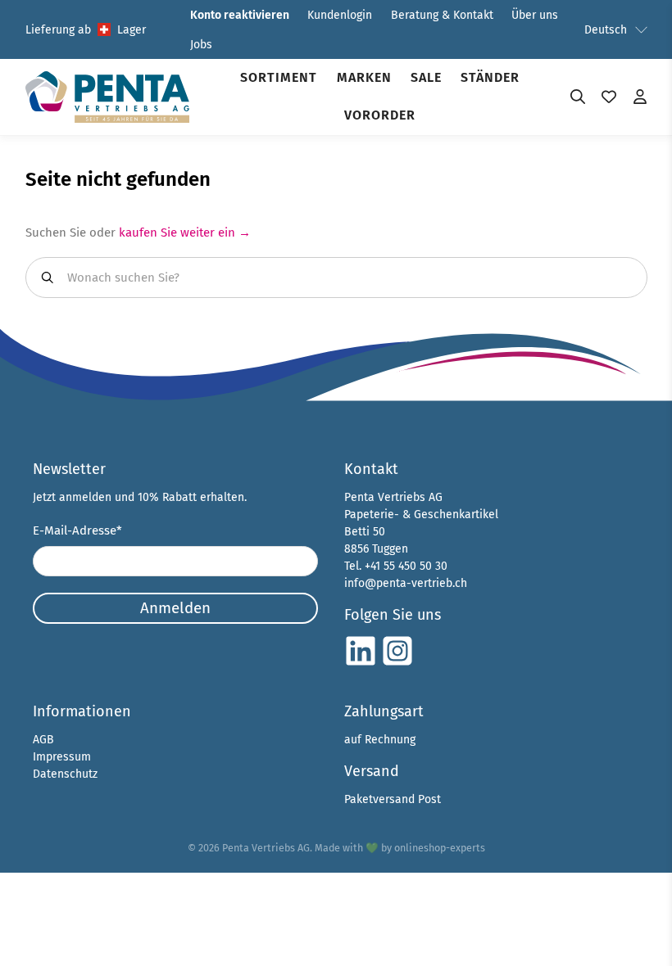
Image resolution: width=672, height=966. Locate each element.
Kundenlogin (339, 15)
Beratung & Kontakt (442, 15)
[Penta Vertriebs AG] (107, 97)
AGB (43, 740)
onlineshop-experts (439, 848)
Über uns (534, 15)
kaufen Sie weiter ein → (185, 232)
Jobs (201, 45)
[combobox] (336, 277)
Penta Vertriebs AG (266, 848)
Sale (426, 77)
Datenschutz (65, 774)
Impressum (62, 757)
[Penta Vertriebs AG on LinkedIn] (360, 663)
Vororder (379, 115)
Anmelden (175, 607)
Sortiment (278, 77)
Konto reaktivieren (239, 15)
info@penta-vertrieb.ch (405, 583)
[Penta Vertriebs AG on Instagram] (397, 663)
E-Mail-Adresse (77, 530)
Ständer (490, 77)
